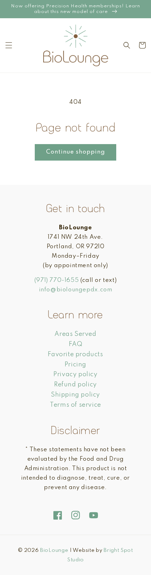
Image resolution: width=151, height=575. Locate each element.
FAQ (76, 344)
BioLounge (54, 550)
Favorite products (75, 354)
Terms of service (75, 405)
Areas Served (75, 334)
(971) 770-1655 (56, 280)
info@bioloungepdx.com (75, 290)
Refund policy (75, 384)
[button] (9, 45)
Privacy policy (75, 374)
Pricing (75, 364)
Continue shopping (75, 152)
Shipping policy (75, 395)
